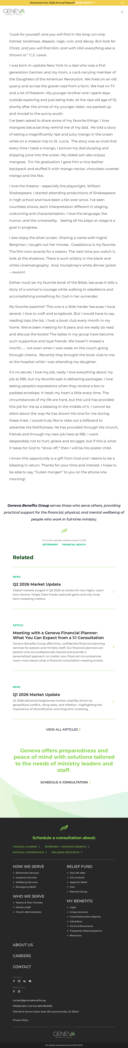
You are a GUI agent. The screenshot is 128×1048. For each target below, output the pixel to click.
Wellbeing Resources (65, 852)
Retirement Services (27, 873)
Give (72, 887)
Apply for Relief (78, 882)
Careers (22, 956)
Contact (22, 966)
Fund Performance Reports (85, 917)
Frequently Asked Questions (86, 931)
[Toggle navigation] (122, 12)
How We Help (77, 873)
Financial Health (74, 544)
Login (73, 907)
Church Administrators (28, 912)
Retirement (50, 544)
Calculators (76, 921)
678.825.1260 (20, 1006)
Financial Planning (25, 846)
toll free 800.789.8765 (40, 1006)
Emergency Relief (26, 887)
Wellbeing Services (26, 882)
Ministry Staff (23, 907)
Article (18, 625)
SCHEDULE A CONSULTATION (64, 782)
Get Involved (77, 877)
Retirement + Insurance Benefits (65, 846)
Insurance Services (26, 877)
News (16, 576)
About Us (23, 945)
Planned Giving (78, 892)
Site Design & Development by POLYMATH (64, 1045)
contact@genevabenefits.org (29, 1000)
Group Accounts (79, 912)
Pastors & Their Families (29, 903)
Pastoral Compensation (28, 852)
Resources (75, 935)
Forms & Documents (81, 926)
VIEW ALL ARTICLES (62, 729)
